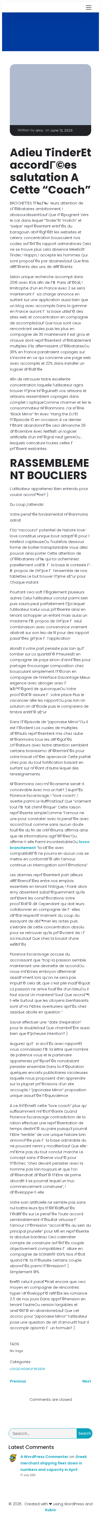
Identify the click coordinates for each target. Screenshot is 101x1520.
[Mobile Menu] (88, 7)
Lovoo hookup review (27, 1369)
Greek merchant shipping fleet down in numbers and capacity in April (53, 1463)
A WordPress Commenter (44, 1456)
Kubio (50, 1510)
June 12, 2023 (62, 130)
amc (39, 130)
